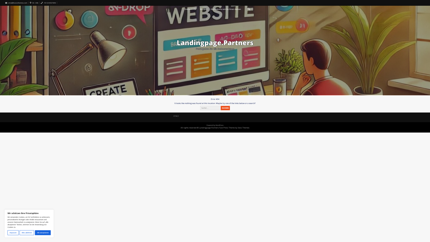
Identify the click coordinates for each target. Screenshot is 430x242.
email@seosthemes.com (17, 3)
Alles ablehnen (27, 233)
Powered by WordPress (215, 125)
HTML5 (176, 116)
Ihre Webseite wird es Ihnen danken (226, 9)
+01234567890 (49, 3)
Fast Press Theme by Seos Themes (234, 127)
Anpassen (13, 233)
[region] (29, 224)
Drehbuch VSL (190, 9)
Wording (203, 9)
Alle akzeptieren (43, 233)
